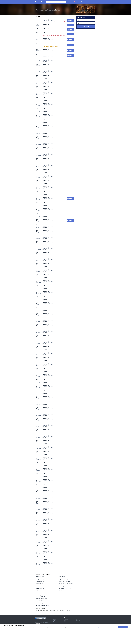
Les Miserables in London (40, 581)
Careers (54, 620)
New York (37, 610)
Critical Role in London (63, 586)
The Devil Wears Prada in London (65, 588)
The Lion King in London (40, 576)
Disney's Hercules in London (41, 588)
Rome (41, 610)
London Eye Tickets (39, 600)
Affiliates (54, 621)
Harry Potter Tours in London (41, 598)
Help (76, 619)
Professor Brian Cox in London (64, 581)
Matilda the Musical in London (41, 584)
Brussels (61, 610)
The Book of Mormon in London (64, 579)
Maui (64, 610)
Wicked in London (62, 576)
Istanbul (54, 610)
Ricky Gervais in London (40, 586)
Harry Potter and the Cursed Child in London (44, 590)
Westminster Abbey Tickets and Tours (43, 605)
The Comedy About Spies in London (42, 591)
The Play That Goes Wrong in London (65, 584)
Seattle (58, 610)
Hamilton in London (39, 583)
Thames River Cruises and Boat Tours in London (45, 601)
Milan (51, 610)
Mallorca (47, 610)
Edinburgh (68, 610)
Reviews (54, 622)
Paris (44, 610)
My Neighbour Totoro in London (64, 590)
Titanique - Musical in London (64, 591)
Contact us (78, 620)
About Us (54, 619)
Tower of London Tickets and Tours (42, 603)
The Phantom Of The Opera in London (66, 583)
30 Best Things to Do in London (41, 596)
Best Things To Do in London (42, 595)
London (65, 622)
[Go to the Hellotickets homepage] (39, 2)
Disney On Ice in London (40, 579)
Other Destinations (40, 608)
